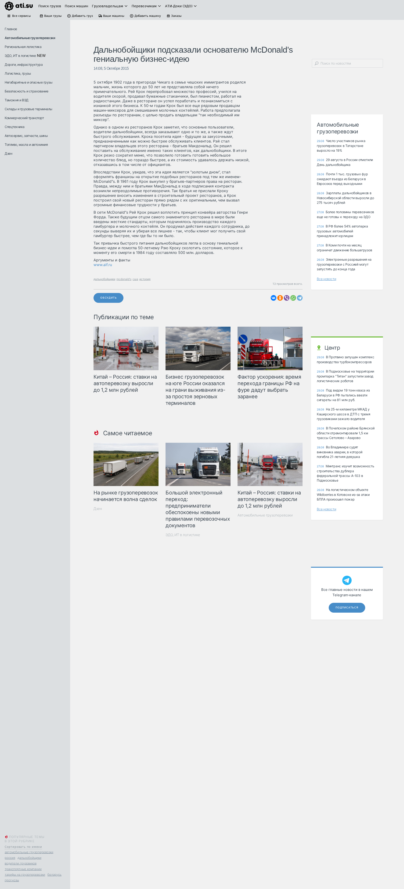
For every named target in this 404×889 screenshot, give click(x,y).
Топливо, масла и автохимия (26, 144)
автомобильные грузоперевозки (29, 852)
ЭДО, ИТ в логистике (20, 56)
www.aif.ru (103, 264)
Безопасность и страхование (26, 91)
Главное (11, 29)
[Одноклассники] (280, 298)
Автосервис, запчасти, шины (26, 136)
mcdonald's (123, 279)
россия (10, 858)
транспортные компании (23, 869)
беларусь (54, 874)
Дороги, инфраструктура (24, 64)
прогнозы (12, 880)
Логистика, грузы (18, 73)
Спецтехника (15, 127)
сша (135, 279)
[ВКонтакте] (273, 298)
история (145, 279)
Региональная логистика (23, 47)
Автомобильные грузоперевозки (30, 38)
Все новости (326, 279)
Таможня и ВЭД (17, 100)
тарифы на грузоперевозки (25, 874)
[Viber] (286, 298)
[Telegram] (300, 298)
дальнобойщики (29, 858)
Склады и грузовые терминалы (28, 109)
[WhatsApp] (293, 298)
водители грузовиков (20, 863)
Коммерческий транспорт (24, 118)
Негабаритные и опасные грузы (28, 82)
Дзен (8, 153)
